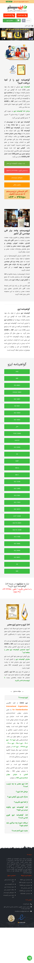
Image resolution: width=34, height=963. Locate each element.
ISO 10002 (17, 420)
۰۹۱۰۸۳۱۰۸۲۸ (21, 15)
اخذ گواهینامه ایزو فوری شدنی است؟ (17, 816)
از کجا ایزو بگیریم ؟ (21, 802)
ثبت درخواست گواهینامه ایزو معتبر (16, 163)
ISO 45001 (17, 385)
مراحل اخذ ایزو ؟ (22, 791)
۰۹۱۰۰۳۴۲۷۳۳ (8, 15)
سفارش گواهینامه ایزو (23, 659)
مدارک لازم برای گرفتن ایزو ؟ (17, 796)
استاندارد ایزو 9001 (25, 880)
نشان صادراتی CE (25, 888)
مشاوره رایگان (17, 185)
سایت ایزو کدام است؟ (20, 830)
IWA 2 (17, 468)
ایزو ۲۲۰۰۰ (10, 743)
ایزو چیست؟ (23, 697)
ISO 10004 (17, 413)
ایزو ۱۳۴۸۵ (24, 746)
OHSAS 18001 (17, 392)
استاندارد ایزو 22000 (24, 891)
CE (17, 454)
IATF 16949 (17, 516)
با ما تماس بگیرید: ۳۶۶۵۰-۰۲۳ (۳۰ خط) (17, 171)
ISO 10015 (17, 509)
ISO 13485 (17, 488)
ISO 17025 (17, 502)
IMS (17, 378)
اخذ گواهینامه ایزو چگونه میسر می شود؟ (17, 808)
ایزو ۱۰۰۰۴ (15, 746)
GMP (17, 461)
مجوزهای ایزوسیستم (17, 178)
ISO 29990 (17, 550)
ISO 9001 (17, 406)
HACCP (17, 440)
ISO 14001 (17, 399)
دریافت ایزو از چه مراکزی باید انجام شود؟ (17, 824)
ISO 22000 (17, 447)
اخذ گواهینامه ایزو (9, 884)
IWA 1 (17, 475)
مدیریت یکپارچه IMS (24, 883)
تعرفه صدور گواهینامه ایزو (8, 896)
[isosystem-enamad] (21, 919)
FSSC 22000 (17, 433)
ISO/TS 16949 (17, 530)
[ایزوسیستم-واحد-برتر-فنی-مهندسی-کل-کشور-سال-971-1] (17, 218)
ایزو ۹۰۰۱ (12, 740)
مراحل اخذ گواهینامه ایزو (22, 111)
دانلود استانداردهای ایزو (9, 881)
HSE (17, 372)
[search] (24, 20)
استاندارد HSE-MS (25, 894)
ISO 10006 (17, 544)
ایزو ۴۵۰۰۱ (19, 743)
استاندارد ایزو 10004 (24, 885)
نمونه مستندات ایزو (9, 887)
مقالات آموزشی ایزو (9, 890)
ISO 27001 (17, 495)
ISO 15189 (17, 482)
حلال (17, 427)
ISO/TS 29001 (17, 523)
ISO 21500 (17, 537)
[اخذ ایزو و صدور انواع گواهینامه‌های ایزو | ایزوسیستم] (17, 52)
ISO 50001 (17, 557)
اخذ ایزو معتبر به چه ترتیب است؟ (17, 785)
